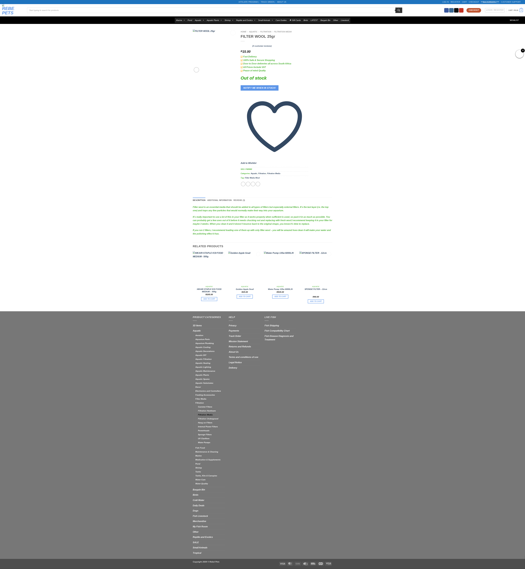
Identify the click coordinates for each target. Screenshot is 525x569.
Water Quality (201, 484)
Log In (445, 2)
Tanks (198, 472)
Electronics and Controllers (208, 391)
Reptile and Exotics (244, 20)
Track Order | (268, 2)
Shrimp (227, 20)
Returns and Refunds (240, 346)
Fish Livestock (200, 516)
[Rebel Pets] (12, 10)
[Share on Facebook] (243, 184)
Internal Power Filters (208, 427)
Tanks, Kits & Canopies (206, 476)
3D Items (197, 325)
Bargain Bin (325, 20)
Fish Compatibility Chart (277, 331)
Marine (179, 20)
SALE (196, 542)
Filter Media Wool (252, 178)
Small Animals (264, 20)
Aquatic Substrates (204, 383)
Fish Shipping (272, 325)
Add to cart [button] (209, 299)
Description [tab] (199, 200)
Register (455, 2)
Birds (306, 20)
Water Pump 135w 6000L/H (280, 289)
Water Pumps (204, 442)
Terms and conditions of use (243, 357)
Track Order (235, 336)
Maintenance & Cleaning (206, 452)
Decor (198, 387)
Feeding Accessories (205, 395)
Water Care (200, 480)
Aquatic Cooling (203, 347)
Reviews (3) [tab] (239, 200)
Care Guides (281, 20)
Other (335, 20)
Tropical (197, 553)
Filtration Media (283, 32)
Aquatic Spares (202, 379)
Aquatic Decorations (205, 351)
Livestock (345, 20)
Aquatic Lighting (203, 367)
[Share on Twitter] (248, 184)
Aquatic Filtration (203, 359)
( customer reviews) (262, 46)
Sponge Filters (205, 434)
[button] (515, 10)
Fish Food (200, 448)
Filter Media (200, 399)
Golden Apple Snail (245, 289)
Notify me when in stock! (259, 88)
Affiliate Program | (249, 2)
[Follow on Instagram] (451, 10)
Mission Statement (238, 341)
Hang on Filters (205, 423)
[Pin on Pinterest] (258, 184)
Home (243, 32)
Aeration (199, 335)
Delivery (233, 368)
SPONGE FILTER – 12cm (316, 289)
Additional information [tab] (219, 200)
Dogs (195, 511)
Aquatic (198, 20)
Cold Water (198, 500)
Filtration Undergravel (208, 419)
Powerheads (203, 430)
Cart (464, 2)
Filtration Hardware (207, 411)
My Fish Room (200, 526)
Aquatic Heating (202, 363)
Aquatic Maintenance (205, 371)
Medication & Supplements (208, 460)
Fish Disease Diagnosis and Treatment (279, 338)
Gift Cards (296, 20)
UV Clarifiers (203, 438)
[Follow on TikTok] (456, 10)
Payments (234, 331)
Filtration (265, 32)
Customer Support (511, 2)
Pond (190, 20)
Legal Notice (235, 362)
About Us (281, 2)
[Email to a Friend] (253, 184)
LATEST (314, 20)
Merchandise (199, 521)
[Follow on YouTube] (461, 10)
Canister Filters (205, 407)
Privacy (233, 325)
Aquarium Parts (202, 339)
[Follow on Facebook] (446, 10)
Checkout (474, 2)
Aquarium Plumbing (204, 343)
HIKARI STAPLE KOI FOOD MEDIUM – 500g (209, 290)
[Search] (398, 10)
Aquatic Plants (213, 20)
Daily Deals (198, 505)
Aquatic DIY (200, 355)
